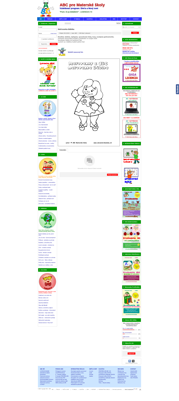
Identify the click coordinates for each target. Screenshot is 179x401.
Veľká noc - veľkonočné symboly (47, 317)
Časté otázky (133, 376)
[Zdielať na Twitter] (133, 361)
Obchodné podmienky (117, 389)
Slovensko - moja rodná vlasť (46, 312)
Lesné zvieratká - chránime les (46, 245)
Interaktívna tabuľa (45, 372)
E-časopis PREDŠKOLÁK (62, 376)
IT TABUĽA (74, 389)
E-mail (40, 27)
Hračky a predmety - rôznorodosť (47, 310)
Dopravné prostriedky (44, 193)
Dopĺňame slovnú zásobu (77, 379)
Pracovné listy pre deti (61, 379)
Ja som (91, 371)
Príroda (91, 374)
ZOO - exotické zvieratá (45, 247)
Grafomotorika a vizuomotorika (46, 145)
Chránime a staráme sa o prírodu (47, 257)
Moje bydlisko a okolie (44, 129)
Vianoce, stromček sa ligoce (46, 307)
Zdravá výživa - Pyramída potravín (47, 136)
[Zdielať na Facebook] (129, 361)
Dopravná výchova (45, 382)
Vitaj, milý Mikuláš (43, 305)
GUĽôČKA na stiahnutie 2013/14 (107, 377)
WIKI (88, 389)
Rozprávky (43, 374)
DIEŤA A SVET (93, 369)
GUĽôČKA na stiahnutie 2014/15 (107, 374)
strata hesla (53, 33)
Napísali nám (133, 372)
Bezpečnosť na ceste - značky (46, 143)
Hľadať (135, 32)
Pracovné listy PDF (60, 377)
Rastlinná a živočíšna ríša (45, 242)
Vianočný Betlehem (43, 302)
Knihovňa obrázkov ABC (62, 381)
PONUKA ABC (59, 369)
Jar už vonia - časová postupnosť (47, 237)
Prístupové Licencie (60, 371)
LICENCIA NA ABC (44, 371)
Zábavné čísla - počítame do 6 (46, 198)
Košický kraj (121, 379)
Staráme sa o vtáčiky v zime (46, 265)
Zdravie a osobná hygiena (45, 138)
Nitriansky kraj (121, 382)
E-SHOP (42, 384)
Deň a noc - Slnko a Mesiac (45, 260)
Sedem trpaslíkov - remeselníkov (47, 182)
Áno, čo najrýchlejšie (128, 328)
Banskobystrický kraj (123, 376)
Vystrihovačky (102, 379)
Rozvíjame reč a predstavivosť (78, 377)
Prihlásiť (53, 44)
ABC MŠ (42, 369)
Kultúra (91, 376)
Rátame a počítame (76, 374)
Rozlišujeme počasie (44, 255)
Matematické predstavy (46, 381)
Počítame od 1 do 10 (44, 201)
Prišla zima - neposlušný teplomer (47, 262)
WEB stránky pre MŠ (61, 382)
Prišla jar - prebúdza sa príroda (46, 240)
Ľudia (90, 372)
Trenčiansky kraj (122, 372)
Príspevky (133, 374)
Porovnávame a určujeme (77, 376)
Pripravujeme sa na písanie (78, 382)
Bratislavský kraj (122, 377)
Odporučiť (131, 353)
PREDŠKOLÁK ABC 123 (105, 371)
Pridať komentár (112, 174)
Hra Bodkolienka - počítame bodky (47, 196)
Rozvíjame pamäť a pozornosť (78, 371)
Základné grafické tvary (44, 148)
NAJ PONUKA (134, 377)
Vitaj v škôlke (42, 122)
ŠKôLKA (58, 389)
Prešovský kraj (121, 381)
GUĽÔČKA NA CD (60, 372)
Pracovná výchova (45, 376)
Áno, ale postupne (127, 332)
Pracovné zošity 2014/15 (105, 372)
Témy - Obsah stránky (104, 382)
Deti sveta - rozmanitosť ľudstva (47, 203)
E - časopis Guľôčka (61, 374)
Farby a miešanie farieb (44, 187)
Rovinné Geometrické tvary (45, 180)
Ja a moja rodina (43, 127)
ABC (53, 389)
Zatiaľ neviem (126, 336)
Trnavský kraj (121, 374)
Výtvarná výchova (44, 377)
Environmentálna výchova (46, 379)
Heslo (40, 33)
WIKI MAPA (121, 369)
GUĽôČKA (101, 369)
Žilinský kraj (121, 371)
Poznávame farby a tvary (77, 372)
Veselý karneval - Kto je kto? (46, 322)
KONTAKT (133, 369)
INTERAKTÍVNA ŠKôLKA (77, 369)
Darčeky (101, 381)
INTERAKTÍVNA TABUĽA (104, 389)
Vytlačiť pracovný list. (75, 52)
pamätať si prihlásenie (48, 39)
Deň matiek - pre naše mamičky (47, 315)
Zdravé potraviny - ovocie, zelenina (47, 141)
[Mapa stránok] (140, 389)
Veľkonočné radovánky (44, 320)
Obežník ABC (133, 371)
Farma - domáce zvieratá (45, 252)
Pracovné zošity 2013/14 (105, 376)
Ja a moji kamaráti (43, 124)
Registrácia (44, 44)
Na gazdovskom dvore (44, 250)
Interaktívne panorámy (76, 384)
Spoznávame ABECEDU (77, 381)
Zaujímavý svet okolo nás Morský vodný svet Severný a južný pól (45, 298)
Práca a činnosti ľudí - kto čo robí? (47, 185)
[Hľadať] (139, 27)
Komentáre (63, 150)
